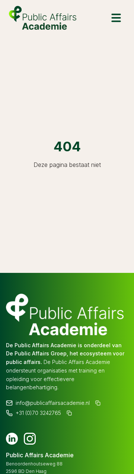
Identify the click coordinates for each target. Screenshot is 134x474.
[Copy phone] (69, 414)
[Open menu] (116, 18)
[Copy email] (98, 403)
